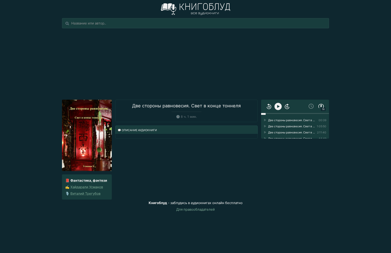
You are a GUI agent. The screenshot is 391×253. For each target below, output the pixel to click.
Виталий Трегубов (85, 193)
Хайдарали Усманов (86, 187)
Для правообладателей (195, 209)
